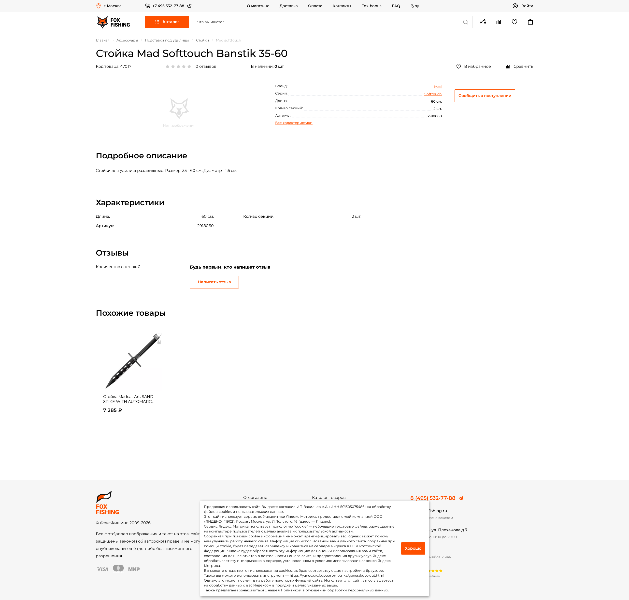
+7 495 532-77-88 (168, 5)
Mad (438, 86)
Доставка (289, 6)
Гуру (415, 6)
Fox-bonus (371, 6)
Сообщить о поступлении (484, 95)
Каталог (171, 21)
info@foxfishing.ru (428, 510)
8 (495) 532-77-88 (433, 498)
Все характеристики (294, 123)
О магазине (258, 6)
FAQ (396, 6)
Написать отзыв (214, 282)
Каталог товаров (329, 498)
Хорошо (413, 548)
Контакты (342, 6)
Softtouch (433, 94)
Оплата (315, 6)
